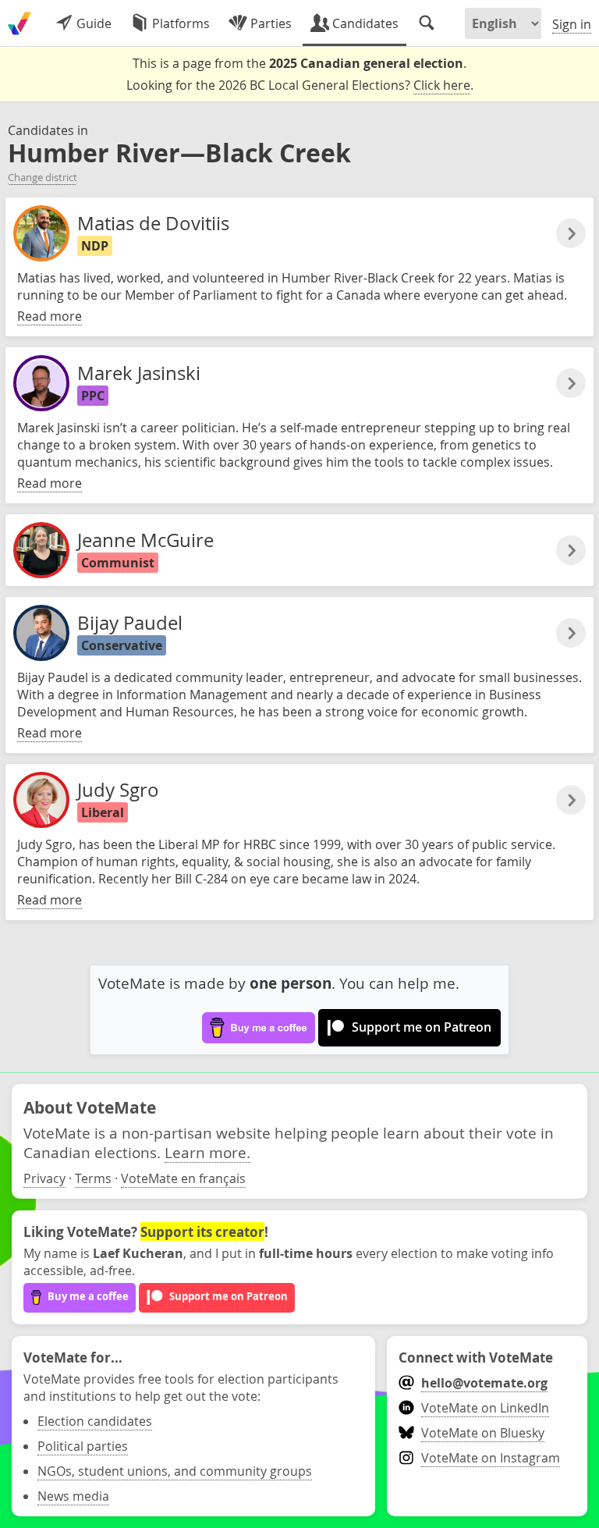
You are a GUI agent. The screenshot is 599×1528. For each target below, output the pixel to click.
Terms (93, 1178)
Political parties (82, 1446)
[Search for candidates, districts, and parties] (426, 23)
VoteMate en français (183, 1178)
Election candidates (94, 1421)
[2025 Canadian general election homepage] (19, 23)
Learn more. (207, 1152)
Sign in (571, 24)
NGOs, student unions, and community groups (174, 1471)
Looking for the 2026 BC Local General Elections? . (299, 85)
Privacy (44, 1178)
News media (73, 1496)
